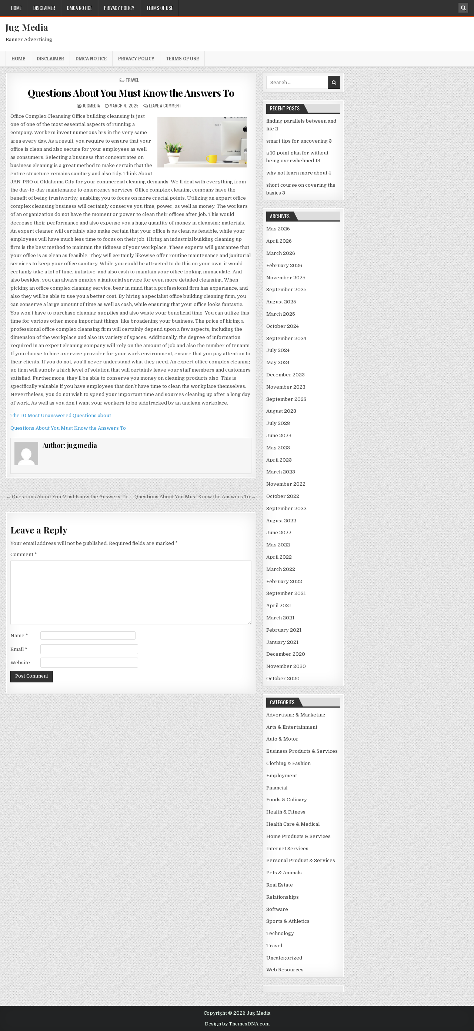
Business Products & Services (302, 751)
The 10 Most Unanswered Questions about (60, 415)
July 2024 (278, 350)
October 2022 (282, 496)
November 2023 (286, 387)
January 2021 (282, 642)
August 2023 (281, 411)
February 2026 (284, 265)
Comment (23, 554)
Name (19, 635)
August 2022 (281, 520)
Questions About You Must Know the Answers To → (195, 496)
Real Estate (279, 885)
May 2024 (278, 362)
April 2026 (279, 241)
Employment (281, 775)
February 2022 (284, 581)
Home (16, 7)
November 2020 (286, 666)
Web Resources (285, 969)
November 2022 (286, 484)
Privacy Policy (119, 7)
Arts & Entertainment (291, 727)
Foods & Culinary (286, 799)
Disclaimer (44, 7)
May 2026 (278, 229)
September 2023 (286, 399)
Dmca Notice (79, 7)
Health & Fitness (286, 812)
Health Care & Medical (293, 824)
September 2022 (286, 508)
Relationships (282, 897)
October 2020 (283, 678)
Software (277, 909)
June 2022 (278, 532)
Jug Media (27, 27)
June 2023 (278, 435)
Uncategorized (284, 958)
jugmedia (91, 105)
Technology (280, 933)
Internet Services (287, 848)
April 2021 (278, 605)
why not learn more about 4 (298, 173)
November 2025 (286, 277)
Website (20, 662)
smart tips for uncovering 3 (299, 141)
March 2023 (280, 472)
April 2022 (279, 557)
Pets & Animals (284, 872)
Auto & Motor (282, 739)
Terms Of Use (159, 7)
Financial (276, 788)
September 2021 (286, 593)
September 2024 (286, 338)
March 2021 (280, 618)
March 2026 (280, 253)
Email (18, 649)
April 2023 (279, 460)
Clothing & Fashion (288, 763)
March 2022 (280, 569)
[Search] (463, 8)
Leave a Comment (165, 105)
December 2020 (285, 654)
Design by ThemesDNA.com (237, 1024)
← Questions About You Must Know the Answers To (66, 496)
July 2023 (278, 423)
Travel (132, 80)
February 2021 (283, 630)
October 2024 (282, 326)
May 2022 (278, 545)
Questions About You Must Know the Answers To (131, 92)
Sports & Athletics (288, 921)
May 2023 (278, 447)
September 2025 (286, 289)
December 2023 (285, 375)
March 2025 (280, 314)
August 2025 (281, 302)
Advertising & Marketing (296, 715)
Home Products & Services (298, 836)
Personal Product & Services (300, 860)
